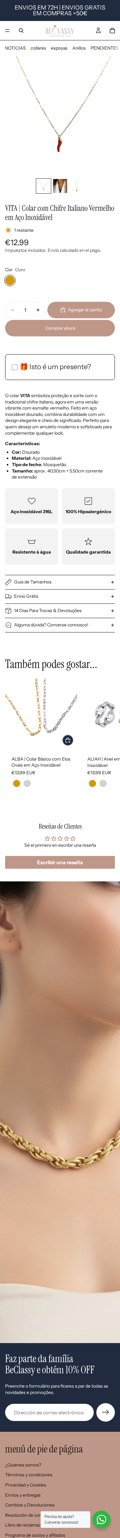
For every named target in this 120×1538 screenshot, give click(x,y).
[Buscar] (21, 31)
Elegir (73, 740)
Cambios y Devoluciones (30, 1505)
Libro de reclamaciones (28, 1525)
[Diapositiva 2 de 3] (60, 186)
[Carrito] (112, 31)
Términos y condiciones (28, 1475)
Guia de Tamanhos (33, 582)
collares (38, 48)
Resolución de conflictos (29, 1515)
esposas (59, 48)
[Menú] (7, 30)
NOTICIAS (15, 48)
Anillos (79, 48)
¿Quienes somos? (23, 1465)
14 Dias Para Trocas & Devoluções (48, 610)
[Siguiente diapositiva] (108, 740)
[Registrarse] (105, 1412)
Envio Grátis (26, 596)
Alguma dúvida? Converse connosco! (51, 625)
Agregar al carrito (85, 310)
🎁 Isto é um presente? (55, 366)
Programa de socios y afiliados (35, 1535)
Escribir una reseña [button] (60, 862)
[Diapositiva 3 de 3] (77, 186)
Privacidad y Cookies (25, 1485)
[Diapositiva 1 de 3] (43, 186)
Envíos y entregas (23, 1495)
